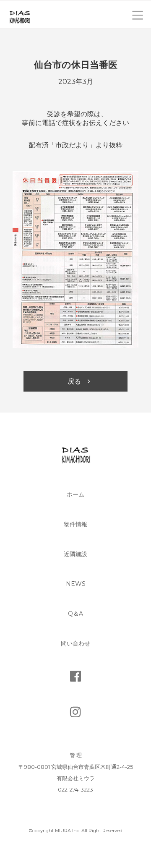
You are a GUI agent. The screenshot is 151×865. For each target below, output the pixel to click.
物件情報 (75, 524)
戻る (74, 381)
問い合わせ (75, 643)
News (76, 584)
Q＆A (75, 613)
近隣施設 (75, 554)
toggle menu (137, 14)
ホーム (75, 494)
